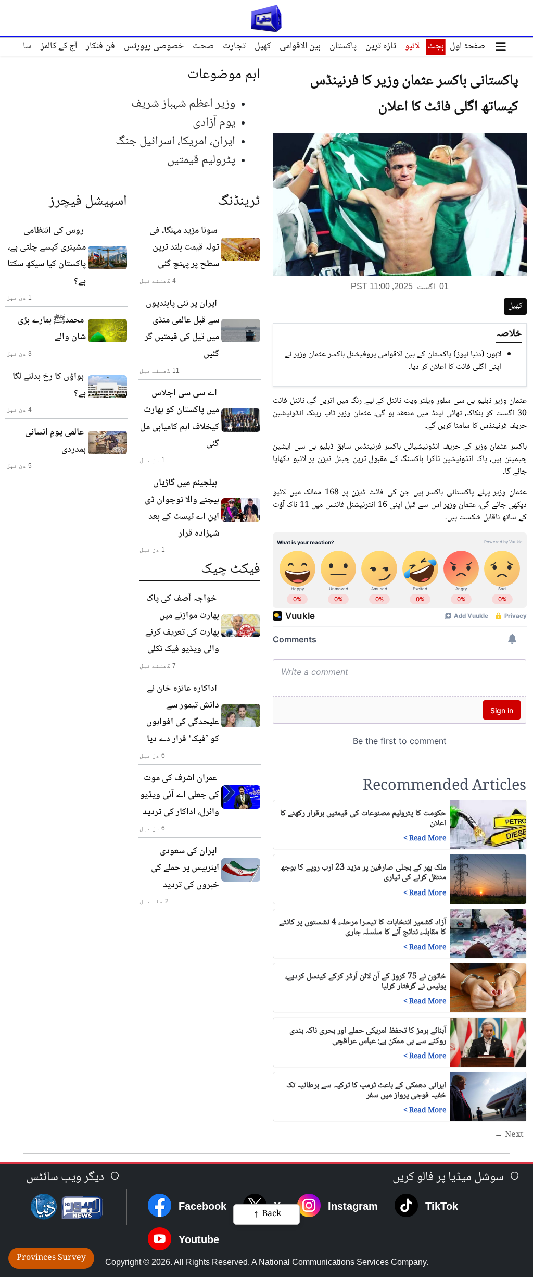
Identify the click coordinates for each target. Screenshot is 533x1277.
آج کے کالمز (59, 46)
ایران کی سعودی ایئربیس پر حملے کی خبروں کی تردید (185, 868)
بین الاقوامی (300, 46)
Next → (509, 1135)
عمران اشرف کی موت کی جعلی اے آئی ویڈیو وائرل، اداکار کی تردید (179, 795)
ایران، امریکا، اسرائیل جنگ (175, 141)
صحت (203, 46)
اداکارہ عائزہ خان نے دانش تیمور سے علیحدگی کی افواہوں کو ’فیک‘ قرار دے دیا (182, 714)
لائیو (412, 46)
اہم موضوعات (223, 75)
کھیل (263, 46)
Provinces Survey (51, 1258)
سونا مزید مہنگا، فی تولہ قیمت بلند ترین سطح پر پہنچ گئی (184, 247)
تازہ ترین (380, 46)
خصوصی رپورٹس (154, 46)
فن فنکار (100, 46)
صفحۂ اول (467, 46)
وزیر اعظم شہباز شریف (183, 104)
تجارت (234, 46)
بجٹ (435, 46)
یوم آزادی (214, 122)
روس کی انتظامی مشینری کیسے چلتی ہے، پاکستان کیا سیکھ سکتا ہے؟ (46, 256)
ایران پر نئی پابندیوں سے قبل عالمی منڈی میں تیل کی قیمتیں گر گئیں (182, 329)
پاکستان (343, 46)
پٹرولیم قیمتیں (201, 160)
